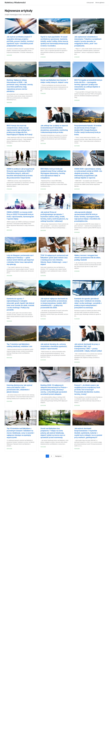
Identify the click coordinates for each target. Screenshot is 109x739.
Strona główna (99, 2)
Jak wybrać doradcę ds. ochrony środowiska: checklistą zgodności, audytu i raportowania (54, 346)
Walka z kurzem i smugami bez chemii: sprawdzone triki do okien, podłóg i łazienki (87, 257)
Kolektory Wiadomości (15, 2)
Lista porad (90, 2)
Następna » (58, 456)
